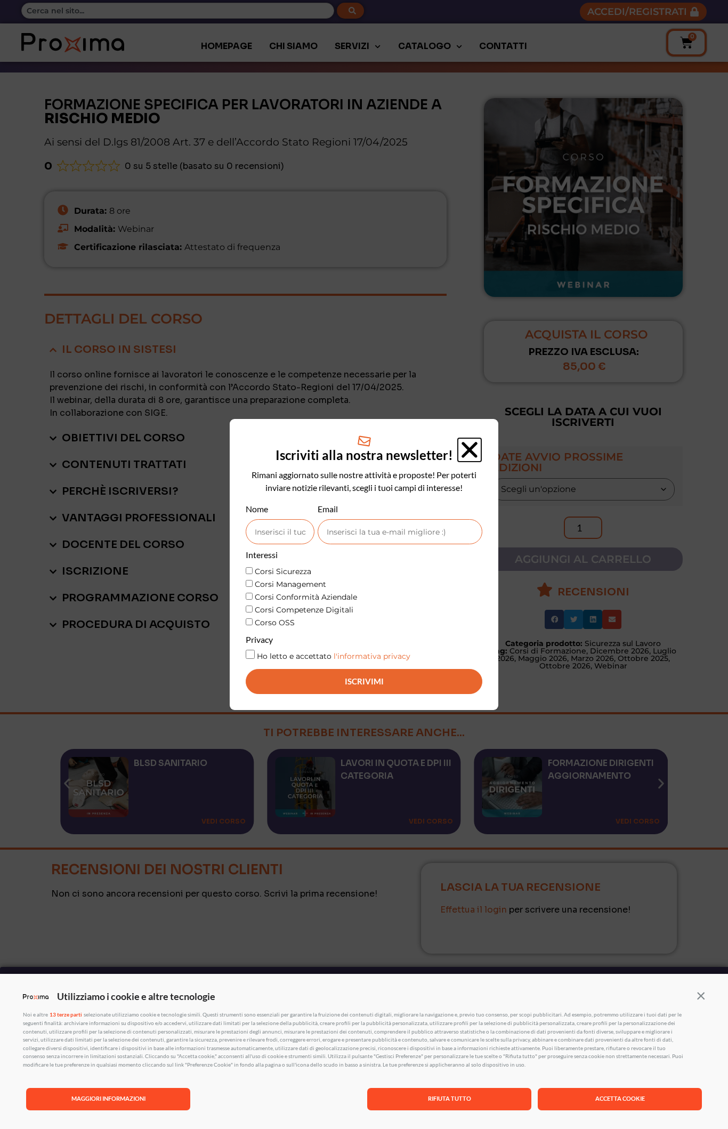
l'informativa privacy (372, 656)
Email (328, 509)
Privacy (259, 639)
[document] (364, 564)
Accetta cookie (620, 1098)
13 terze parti (66, 1014)
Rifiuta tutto (449, 1098)
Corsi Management (290, 584)
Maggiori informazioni (108, 1098)
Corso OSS (275, 622)
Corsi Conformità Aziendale (306, 597)
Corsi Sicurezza (283, 571)
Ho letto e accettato (333, 656)
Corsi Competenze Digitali (304, 610)
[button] (701, 995)
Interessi (262, 555)
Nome (257, 509)
